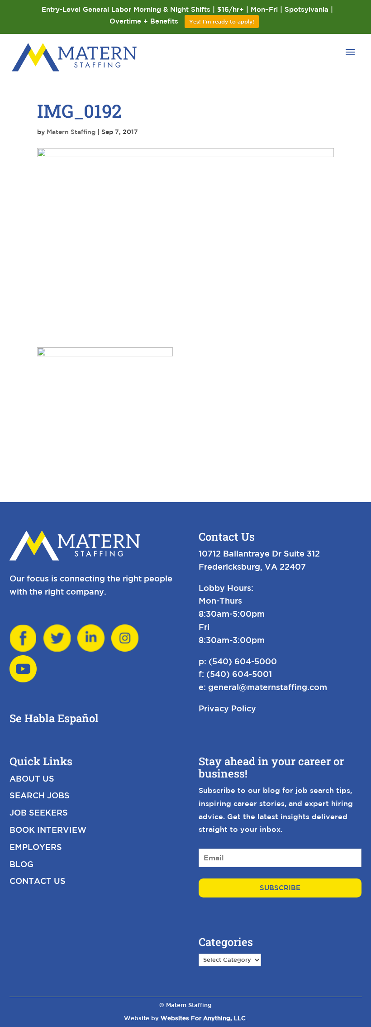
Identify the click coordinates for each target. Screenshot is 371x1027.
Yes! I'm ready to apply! (221, 21)
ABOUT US (32, 778)
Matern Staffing (71, 131)
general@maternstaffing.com (267, 686)
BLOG (21, 864)
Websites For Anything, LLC (203, 1018)
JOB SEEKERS (39, 812)
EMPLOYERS (36, 846)
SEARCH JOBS (40, 795)
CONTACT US (38, 880)
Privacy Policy (227, 708)
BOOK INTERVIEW (48, 829)
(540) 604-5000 (243, 661)
